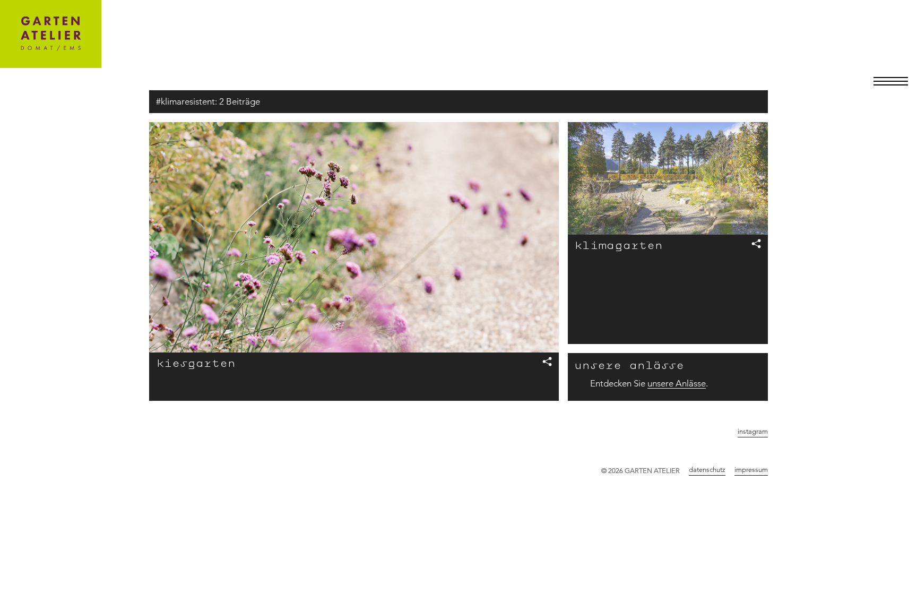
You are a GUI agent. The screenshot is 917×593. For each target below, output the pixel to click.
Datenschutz (707, 469)
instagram (753, 431)
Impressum (751, 469)
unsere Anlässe (676, 383)
